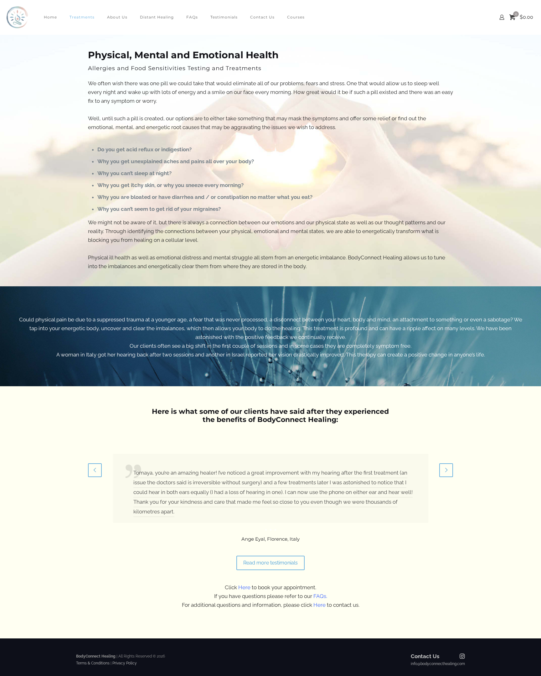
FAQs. (320, 596)
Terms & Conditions (93, 663)
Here (244, 587)
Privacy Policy (124, 663)
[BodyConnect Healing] (17, 17)
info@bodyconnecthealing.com (438, 664)
